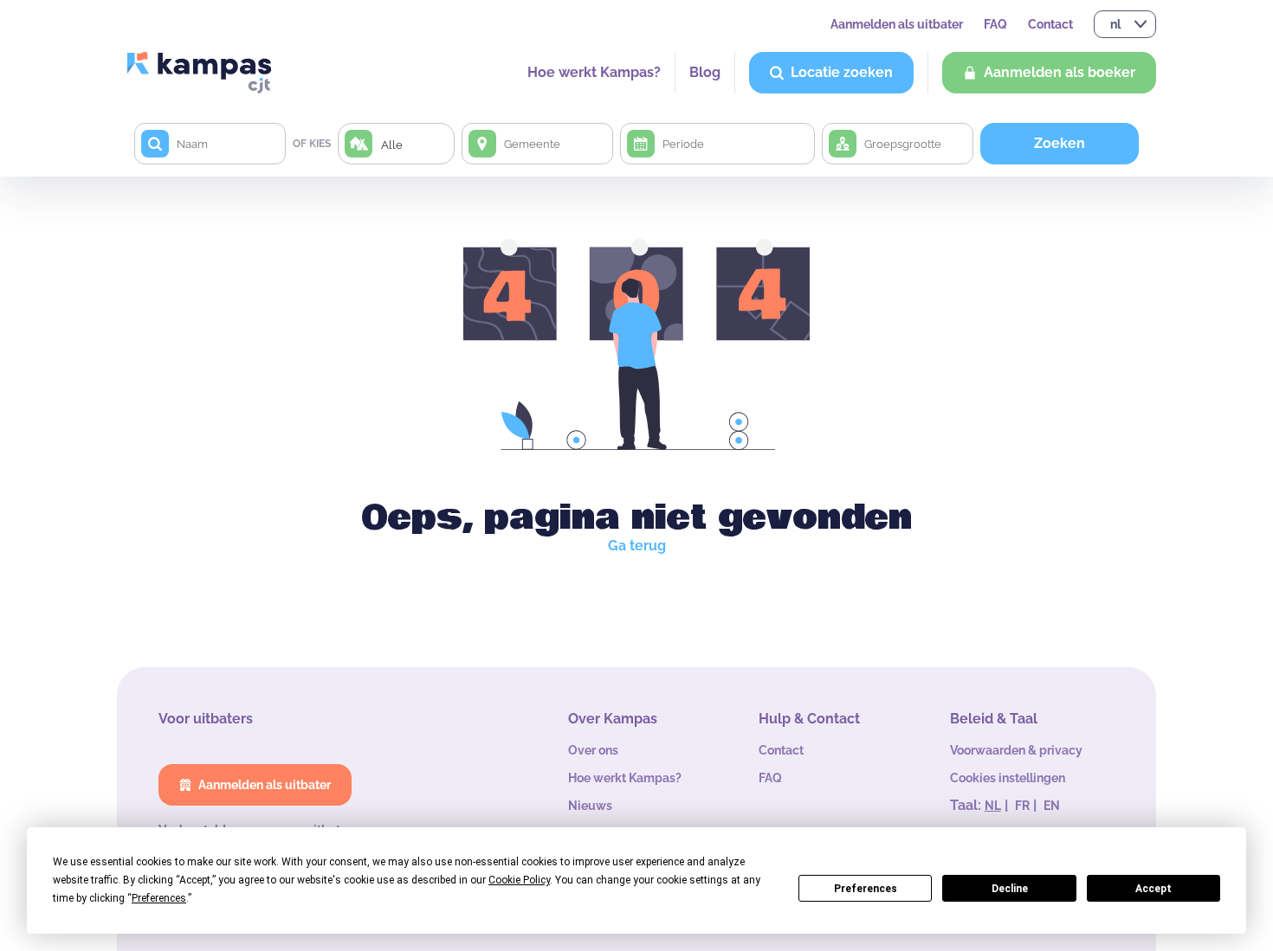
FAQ (995, 24)
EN (1052, 806)
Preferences (865, 889)
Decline (1010, 889)
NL (993, 806)
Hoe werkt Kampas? (594, 72)
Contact (1050, 24)
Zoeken (1059, 143)
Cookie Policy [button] (519, 880)
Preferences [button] (159, 898)
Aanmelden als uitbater (896, 24)
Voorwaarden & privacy (1016, 750)
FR (1022, 806)
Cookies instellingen (1007, 778)
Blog (705, 72)
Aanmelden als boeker (1059, 72)
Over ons (593, 750)
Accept (1153, 889)
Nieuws (590, 806)
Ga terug (637, 545)
